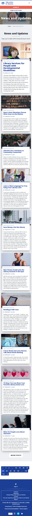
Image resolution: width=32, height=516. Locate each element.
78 (16, 468)
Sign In (16, 486)
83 (7, 471)
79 (19, 468)
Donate (16, 7)
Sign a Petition (16, 10)
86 (18, 471)
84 (10, 471)
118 (26, 471)
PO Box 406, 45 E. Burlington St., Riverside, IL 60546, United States (16, 503)
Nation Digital (23, 508)
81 (27, 468)
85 (14, 471)
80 (23, 468)
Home (9, 26)
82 (3, 471)
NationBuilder (15, 508)
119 (3, 474)
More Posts (16, 455)
